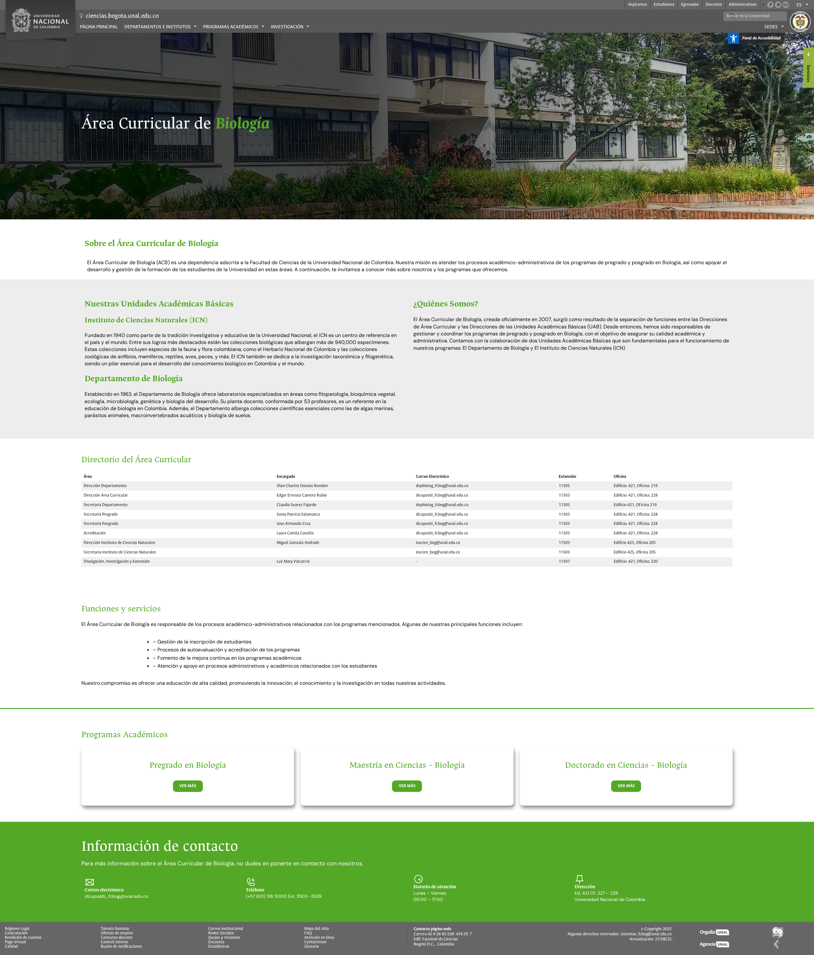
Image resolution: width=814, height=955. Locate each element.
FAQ (308, 933)
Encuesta (216, 942)
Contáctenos (315, 942)
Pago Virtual (15, 942)
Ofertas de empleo (117, 933)
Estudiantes (664, 4)
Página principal (99, 27)
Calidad (11, 947)
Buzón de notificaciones (121, 947)
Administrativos (743, 4)
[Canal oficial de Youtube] (786, 5)
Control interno (114, 942)
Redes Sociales (221, 933)
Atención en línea (319, 938)
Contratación (16, 933)
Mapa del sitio (316, 929)
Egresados (690, 4)
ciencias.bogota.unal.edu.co (122, 16)
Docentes (714, 4)
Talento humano (115, 929)
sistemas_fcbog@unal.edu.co (646, 934)
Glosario (311, 947)
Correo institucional (225, 929)
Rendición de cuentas (23, 938)
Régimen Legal (17, 929)
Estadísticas (218, 947)
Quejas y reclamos (224, 938)
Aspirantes (637, 4)
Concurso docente (117, 938)
